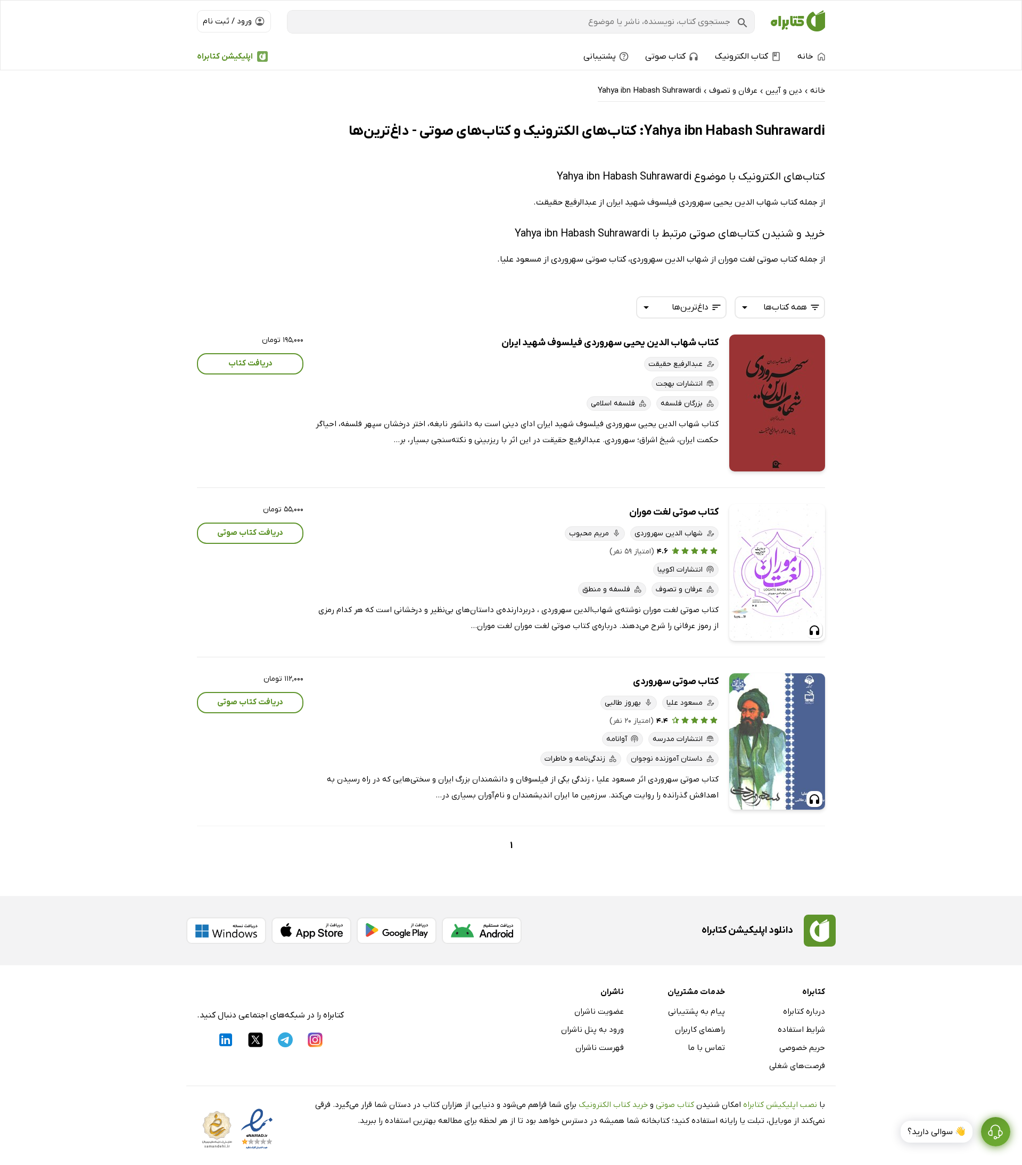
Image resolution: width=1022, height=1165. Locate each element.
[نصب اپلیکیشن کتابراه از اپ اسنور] (311, 930)
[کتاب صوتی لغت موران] (777, 572)
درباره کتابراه (804, 1011)
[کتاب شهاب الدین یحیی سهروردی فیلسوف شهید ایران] (777, 403)
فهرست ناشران (599, 1047)
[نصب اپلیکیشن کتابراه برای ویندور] (226, 930)
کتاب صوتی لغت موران (674, 512)
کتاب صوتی (675, 1104)
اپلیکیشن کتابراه (225, 56)
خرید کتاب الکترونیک (613, 1104)
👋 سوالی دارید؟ (937, 1132)
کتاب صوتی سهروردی (676, 681)
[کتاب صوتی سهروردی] (777, 741)
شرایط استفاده (801, 1029)
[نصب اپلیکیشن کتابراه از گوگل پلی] (396, 930)
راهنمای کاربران (700, 1029)
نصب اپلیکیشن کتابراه (780, 1104)
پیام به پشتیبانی (696, 1011)
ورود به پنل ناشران (592, 1029)
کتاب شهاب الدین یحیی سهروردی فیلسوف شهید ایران (610, 343)
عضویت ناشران (599, 1011)
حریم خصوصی (802, 1047)
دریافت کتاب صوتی (250, 532)
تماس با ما (706, 1047)
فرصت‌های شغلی (797, 1066)
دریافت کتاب (250, 363)
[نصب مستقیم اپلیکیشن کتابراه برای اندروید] (482, 930)
